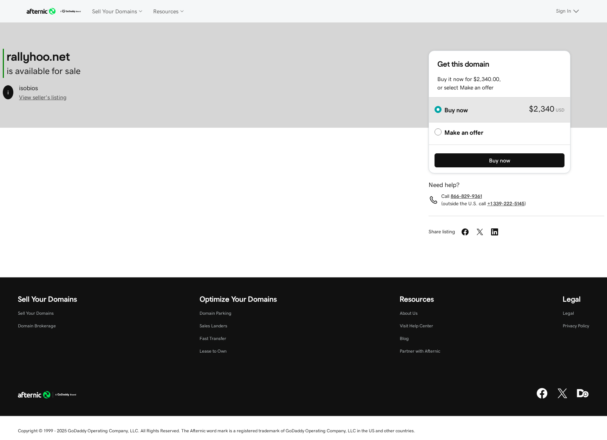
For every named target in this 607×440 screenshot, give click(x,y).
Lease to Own (213, 351)
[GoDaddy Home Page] (47, 396)
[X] (562, 397)
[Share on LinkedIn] (494, 232)
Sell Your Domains (36, 313)
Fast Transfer (213, 338)
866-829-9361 (466, 196)
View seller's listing (42, 97)
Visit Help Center (416, 326)
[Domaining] (582, 397)
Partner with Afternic (420, 351)
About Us (409, 313)
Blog (404, 338)
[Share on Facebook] (465, 232)
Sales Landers (213, 326)
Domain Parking (215, 313)
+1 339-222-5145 (505, 203)
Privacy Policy (576, 326)
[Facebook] (542, 397)
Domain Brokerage (37, 326)
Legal (568, 313)
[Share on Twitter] (479, 232)
